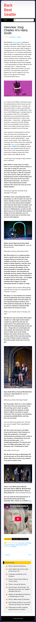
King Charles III (17, 42)
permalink (13, 546)
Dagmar (19, 37)
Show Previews (23, 539)
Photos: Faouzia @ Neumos (17, 584)
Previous (7, 554)
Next (30, 554)
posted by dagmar (9, 544)
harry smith (21, 542)
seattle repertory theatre (21, 544)
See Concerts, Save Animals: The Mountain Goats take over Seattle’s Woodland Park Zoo (19, 589)
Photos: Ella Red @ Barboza (17, 566)
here (29, 500)
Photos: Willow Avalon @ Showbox (19, 599)
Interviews (16, 539)
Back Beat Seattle (10, 10)
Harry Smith (14, 144)
